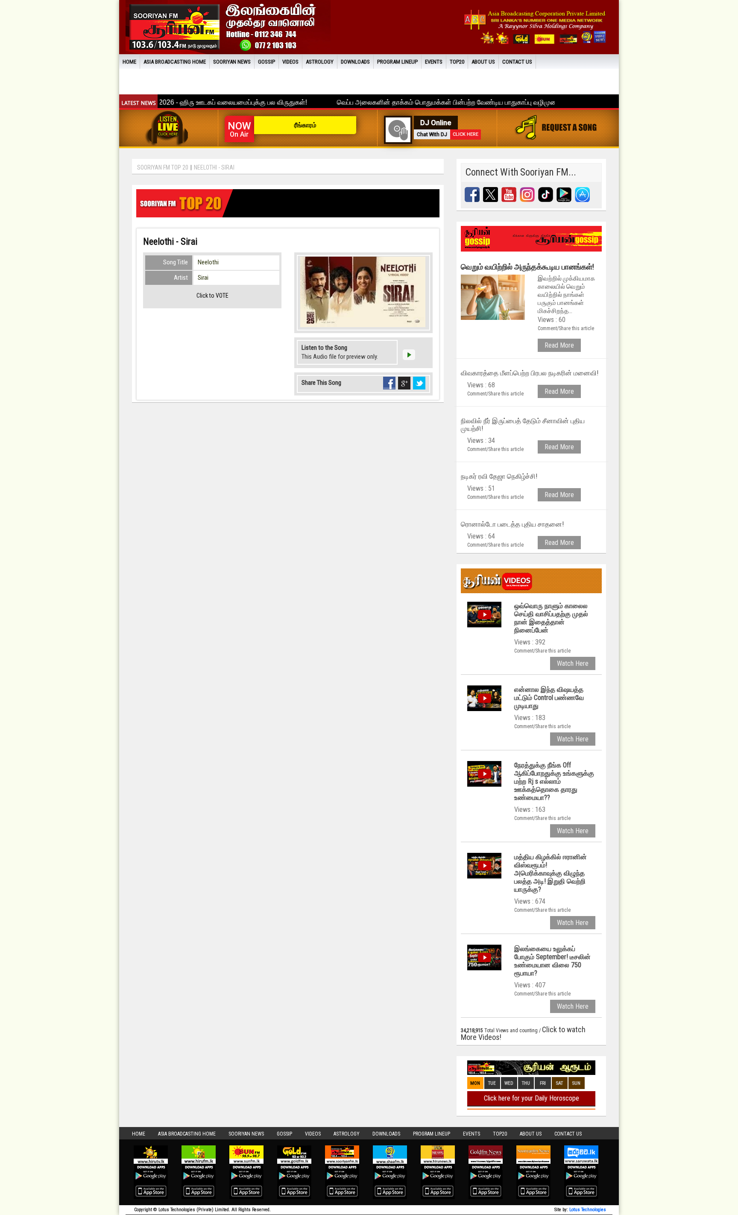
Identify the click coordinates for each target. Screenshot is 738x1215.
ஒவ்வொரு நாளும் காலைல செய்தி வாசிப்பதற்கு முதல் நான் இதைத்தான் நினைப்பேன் (551, 618)
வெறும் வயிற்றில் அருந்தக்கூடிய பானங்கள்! (527, 266)
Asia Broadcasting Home (175, 62)
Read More (559, 345)
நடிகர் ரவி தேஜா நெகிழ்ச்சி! (499, 476)
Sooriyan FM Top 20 (162, 167)
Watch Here (573, 663)
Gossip (266, 62)
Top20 (457, 62)
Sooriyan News (232, 62)
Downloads (355, 62)
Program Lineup (397, 62)
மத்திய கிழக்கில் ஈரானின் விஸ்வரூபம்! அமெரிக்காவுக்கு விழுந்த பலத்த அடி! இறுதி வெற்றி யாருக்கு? (550, 873)
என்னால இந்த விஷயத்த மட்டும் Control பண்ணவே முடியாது (549, 697)
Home (129, 62)
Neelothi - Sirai (214, 167)
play (408, 354)
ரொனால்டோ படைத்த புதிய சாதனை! (512, 524)
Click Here (465, 134)
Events (433, 62)
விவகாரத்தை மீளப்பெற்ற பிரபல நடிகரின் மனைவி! (529, 373)
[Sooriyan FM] (228, 26)
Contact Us (517, 62)
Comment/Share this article (566, 328)
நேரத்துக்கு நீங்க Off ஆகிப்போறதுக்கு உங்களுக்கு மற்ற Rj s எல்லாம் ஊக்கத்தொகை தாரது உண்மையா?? (554, 781)
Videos (290, 62)
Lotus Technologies (587, 1209)
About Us (483, 62)
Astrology (320, 62)
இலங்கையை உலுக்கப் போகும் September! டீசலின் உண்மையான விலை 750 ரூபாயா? (552, 961)
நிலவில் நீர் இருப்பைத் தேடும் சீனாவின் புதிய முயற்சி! (523, 425)
